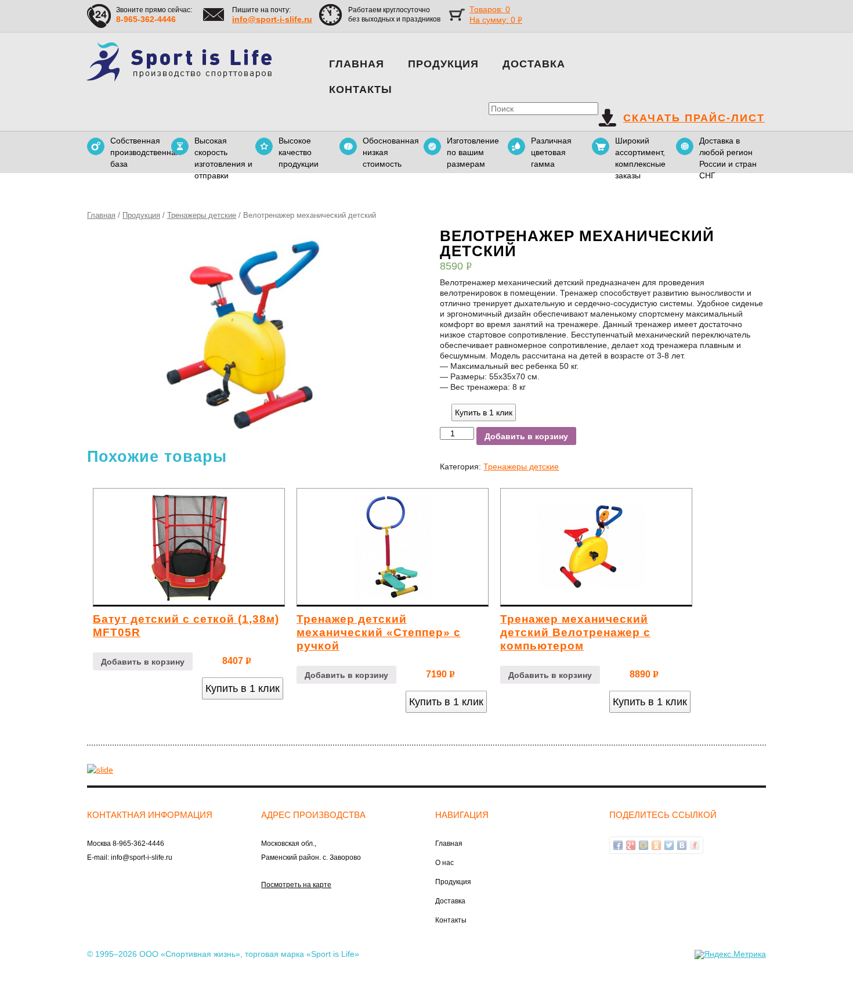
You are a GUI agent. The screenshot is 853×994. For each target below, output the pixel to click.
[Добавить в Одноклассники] (656, 845)
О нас (444, 863)
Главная (356, 64)
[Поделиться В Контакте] (681, 845)
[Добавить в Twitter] (669, 845)
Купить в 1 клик (483, 412)
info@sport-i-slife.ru (272, 19)
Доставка (534, 64)
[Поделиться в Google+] (630, 845)
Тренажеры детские (201, 215)
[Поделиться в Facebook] (618, 845)
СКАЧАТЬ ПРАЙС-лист (694, 118)
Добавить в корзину (526, 436)
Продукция (443, 64)
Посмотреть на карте (296, 885)
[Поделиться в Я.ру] (694, 845)
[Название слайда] (100, 768)
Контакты (360, 89)
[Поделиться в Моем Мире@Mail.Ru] (643, 845)
